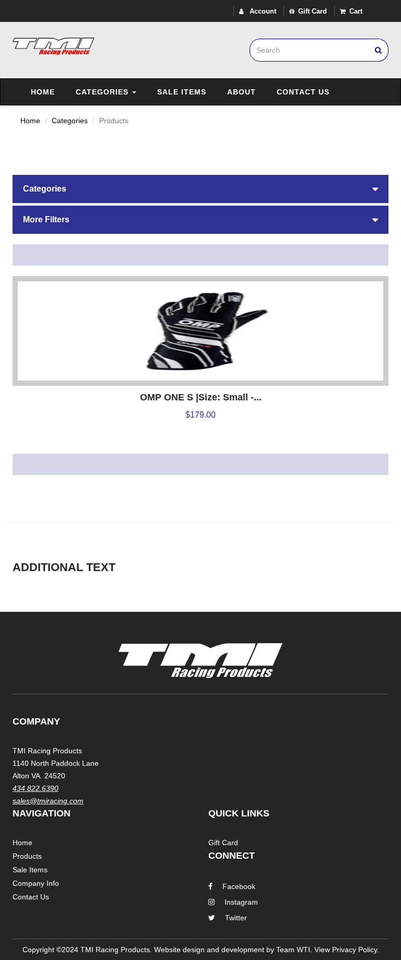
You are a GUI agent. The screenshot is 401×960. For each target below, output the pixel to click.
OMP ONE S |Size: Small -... (201, 397)
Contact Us (303, 92)
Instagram (241, 902)
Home (43, 92)
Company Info (36, 883)
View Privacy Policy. (346, 949)
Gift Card (312, 11)
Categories (103, 92)
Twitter (236, 918)
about (241, 92)
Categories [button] (44, 188)
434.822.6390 (35, 788)
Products (27, 856)
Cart (355, 11)
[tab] (200, 189)
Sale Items (181, 92)
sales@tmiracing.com (48, 801)
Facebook (238, 886)
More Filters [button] (46, 219)
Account (261, 11)
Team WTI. (294, 949)
